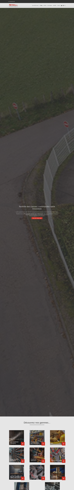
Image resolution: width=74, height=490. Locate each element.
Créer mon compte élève (37, 218)
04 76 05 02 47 (12, 1)
